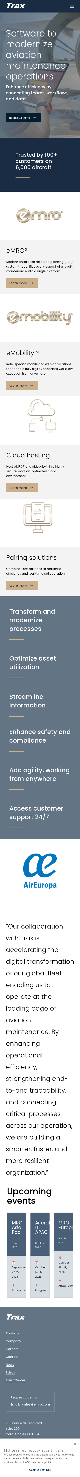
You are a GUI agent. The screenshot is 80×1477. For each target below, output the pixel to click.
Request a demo (19, 117)
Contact (12, 1357)
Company (13, 1341)
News (10, 1364)
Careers (12, 1349)
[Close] (75, 1444)
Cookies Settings (40, 1469)
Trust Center (15, 1380)
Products (13, 1333)
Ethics (10, 1372)
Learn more (18, 283)
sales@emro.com (36, 1404)
